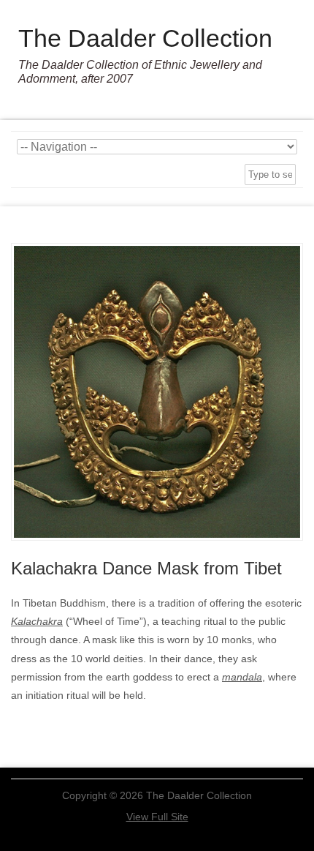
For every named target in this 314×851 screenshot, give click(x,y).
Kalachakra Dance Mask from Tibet (146, 568)
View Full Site (157, 816)
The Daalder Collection (145, 38)
